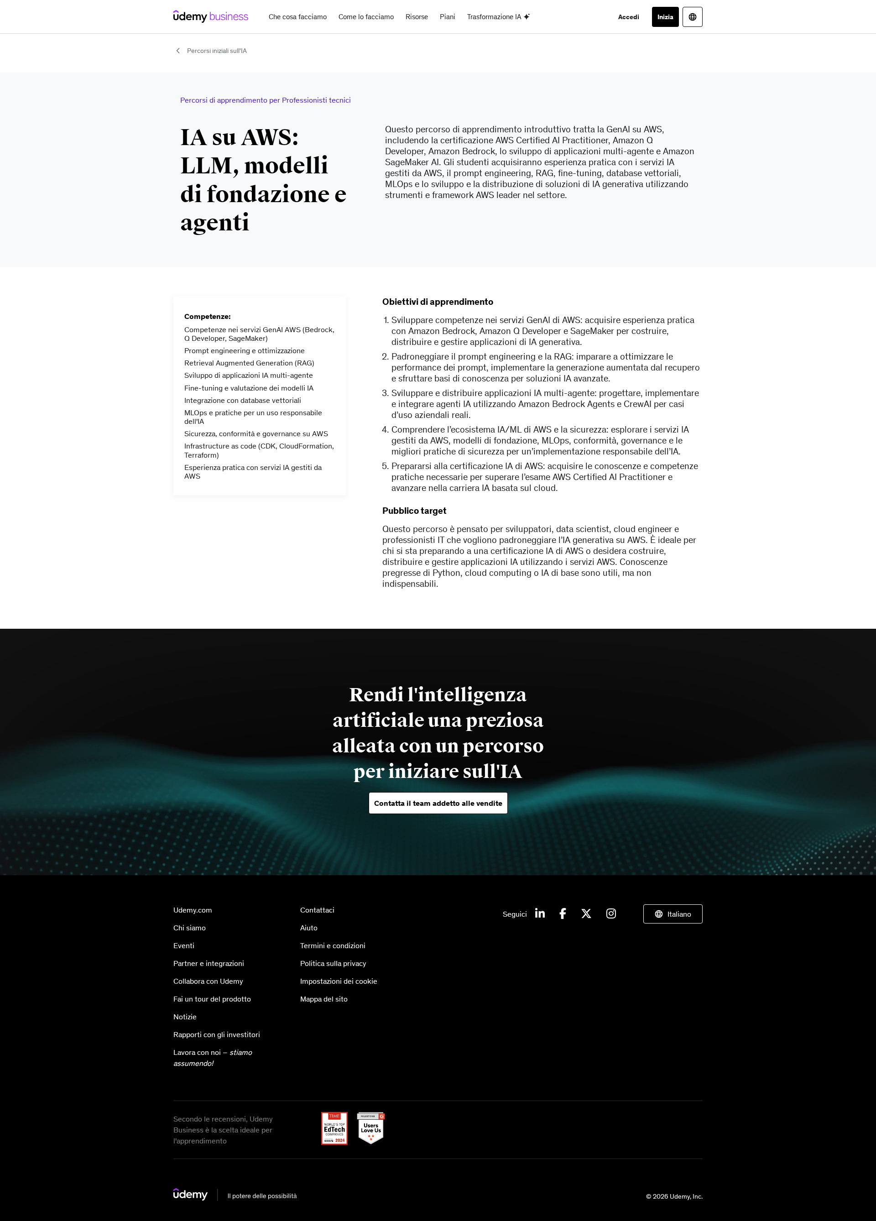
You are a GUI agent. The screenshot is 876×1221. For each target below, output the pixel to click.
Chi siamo (189, 927)
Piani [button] (447, 16)
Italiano (679, 913)
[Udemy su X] (586, 914)
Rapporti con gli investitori (216, 1034)
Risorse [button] (417, 16)
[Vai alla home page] (235, 1198)
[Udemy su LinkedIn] (540, 914)
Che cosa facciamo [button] (298, 16)
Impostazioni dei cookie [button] (338, 981)
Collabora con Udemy (208, 981)
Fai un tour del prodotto (212, 998)
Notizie (185, 1016)
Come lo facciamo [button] (366, 16)
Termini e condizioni (332, 945)
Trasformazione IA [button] (495, 16)
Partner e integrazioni (208, 963)
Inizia (665, 17)
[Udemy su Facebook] (562, 914)
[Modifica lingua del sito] (693, 17)
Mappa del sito (324, 998)
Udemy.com (192, 909)
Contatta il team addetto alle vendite (438, 803)
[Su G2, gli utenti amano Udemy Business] (367, 1142)
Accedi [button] (628, 17)
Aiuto (309, 927)
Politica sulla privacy (333, 963)
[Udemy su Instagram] (611, 914)
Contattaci (317, 909)
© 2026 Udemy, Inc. (674, 1196)
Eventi (183, 945)
